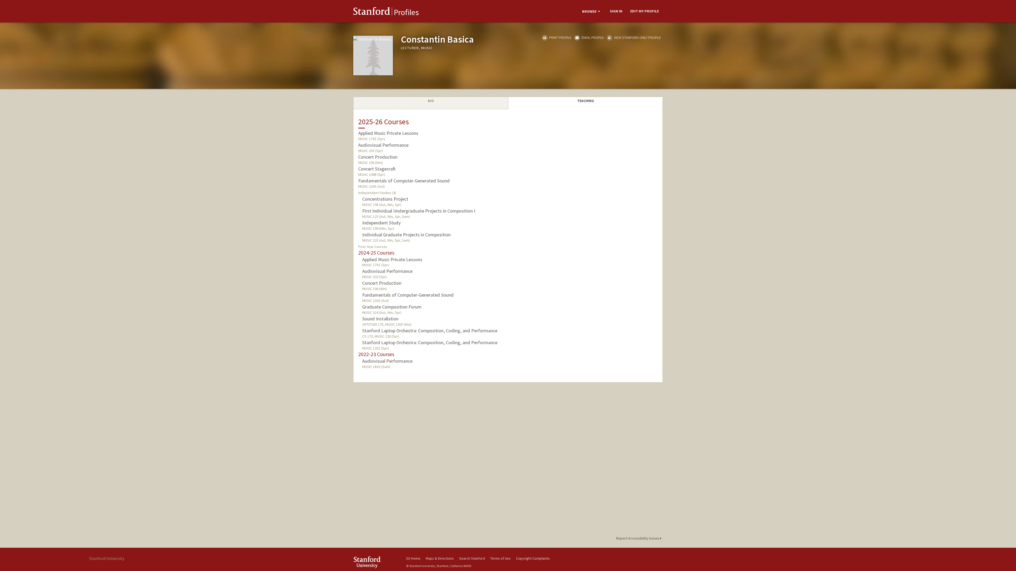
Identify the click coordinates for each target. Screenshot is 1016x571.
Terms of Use (500, 558)
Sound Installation (380, 319)
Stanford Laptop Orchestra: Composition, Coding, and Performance (429, 331)
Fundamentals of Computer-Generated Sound (404, 181)
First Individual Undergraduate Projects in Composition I (418, 211)
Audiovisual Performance (383, 145)
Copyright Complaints (533, 558)
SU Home (413, 558)
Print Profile (560, 37)
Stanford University (375, 562)
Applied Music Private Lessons (388, 133)
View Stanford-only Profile (637, 37)
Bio (431, 100)
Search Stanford (472, 558)
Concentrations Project (385, 199)
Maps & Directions (440, 558)
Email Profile (592, 37)
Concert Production (377, 157)
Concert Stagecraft (377, 169)
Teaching (585, 100)
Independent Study (381, 223)
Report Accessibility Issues (638, 538)
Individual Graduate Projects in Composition (406, 235)
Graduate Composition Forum (391, 307)
